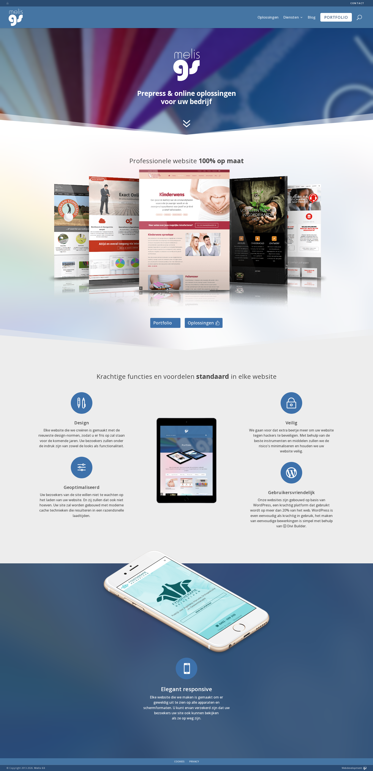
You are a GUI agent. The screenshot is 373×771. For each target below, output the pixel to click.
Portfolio (336, 17)
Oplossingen (268, 17)
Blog (312, 17)
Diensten (291, 17)
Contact (357, 3)
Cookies (179, 761)
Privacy (194, 761)
